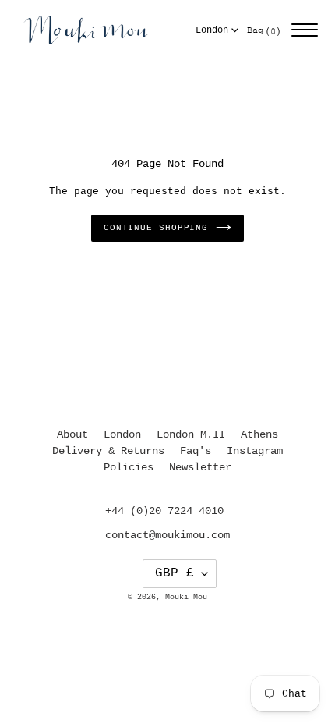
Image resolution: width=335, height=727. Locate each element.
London (212, 30)
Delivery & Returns (108, 451)
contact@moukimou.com (167, 535)
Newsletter (200, 467)
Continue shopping (156, 227)
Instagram (255, 451)
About (72, 434)
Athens (259, 434)
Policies (128, 467)
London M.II (191, 434)
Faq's (195, 451)
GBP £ (174, 573)
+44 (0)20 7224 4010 (164, 511)
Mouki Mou (186, 597)
